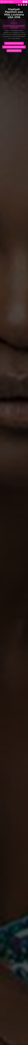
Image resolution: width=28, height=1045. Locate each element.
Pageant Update (8, 1)
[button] (24, 2)
